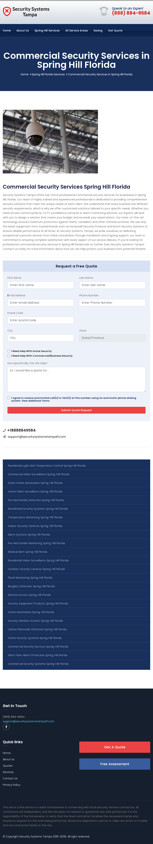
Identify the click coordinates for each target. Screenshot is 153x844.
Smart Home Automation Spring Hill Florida (35, 483)
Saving (97, 30)
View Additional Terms (36, 401)
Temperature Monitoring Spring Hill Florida (35, 517)
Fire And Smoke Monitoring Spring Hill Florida (36, 543)
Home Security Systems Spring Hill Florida (35, 638)
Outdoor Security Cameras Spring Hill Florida (36, 569)
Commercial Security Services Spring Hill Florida (38, 646)
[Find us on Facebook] (6, 727)
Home (7, 30)
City (10, 330)
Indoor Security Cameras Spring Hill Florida (35, 526)
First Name (14, 278)
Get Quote (115, 30)
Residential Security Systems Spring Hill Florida (38, 508)
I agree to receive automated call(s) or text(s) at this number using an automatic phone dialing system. (73, 399)
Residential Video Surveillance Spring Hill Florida (38, 560)
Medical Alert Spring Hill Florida (27, 551)
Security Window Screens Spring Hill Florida (35, 620)
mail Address (16, 295)
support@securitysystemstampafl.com (37, 437)
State (82, 330)
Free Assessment (114, 764)
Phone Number (89, 295)
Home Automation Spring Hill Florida (31, 612)
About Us (22, 30)
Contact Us (10, 778)
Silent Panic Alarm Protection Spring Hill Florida (37, 655)
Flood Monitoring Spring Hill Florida (30, 577)
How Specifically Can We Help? (27, 363)
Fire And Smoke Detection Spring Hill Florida (36, 500)
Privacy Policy (11, 785)
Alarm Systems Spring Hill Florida (29, 534)
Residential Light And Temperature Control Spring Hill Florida (47, 465)
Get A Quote (114, 747)
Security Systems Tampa (35, 836)
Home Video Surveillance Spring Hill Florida (35, 491)
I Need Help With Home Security (31, 351)
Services (8, 772)
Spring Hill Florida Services (48, 74)
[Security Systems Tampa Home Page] (26, 11)
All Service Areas (76, 30)
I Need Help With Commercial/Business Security (42, 355)
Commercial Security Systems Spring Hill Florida (38, 663)
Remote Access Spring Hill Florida (29, 595)
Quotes (8, 766)
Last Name (86, 278)
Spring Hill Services (47, 30)
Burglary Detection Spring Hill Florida (31, 586)
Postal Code (15, 313)
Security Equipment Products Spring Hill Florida (38, 603)
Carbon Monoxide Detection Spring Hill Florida (37, 629)
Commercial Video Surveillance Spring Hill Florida (38, 474)
